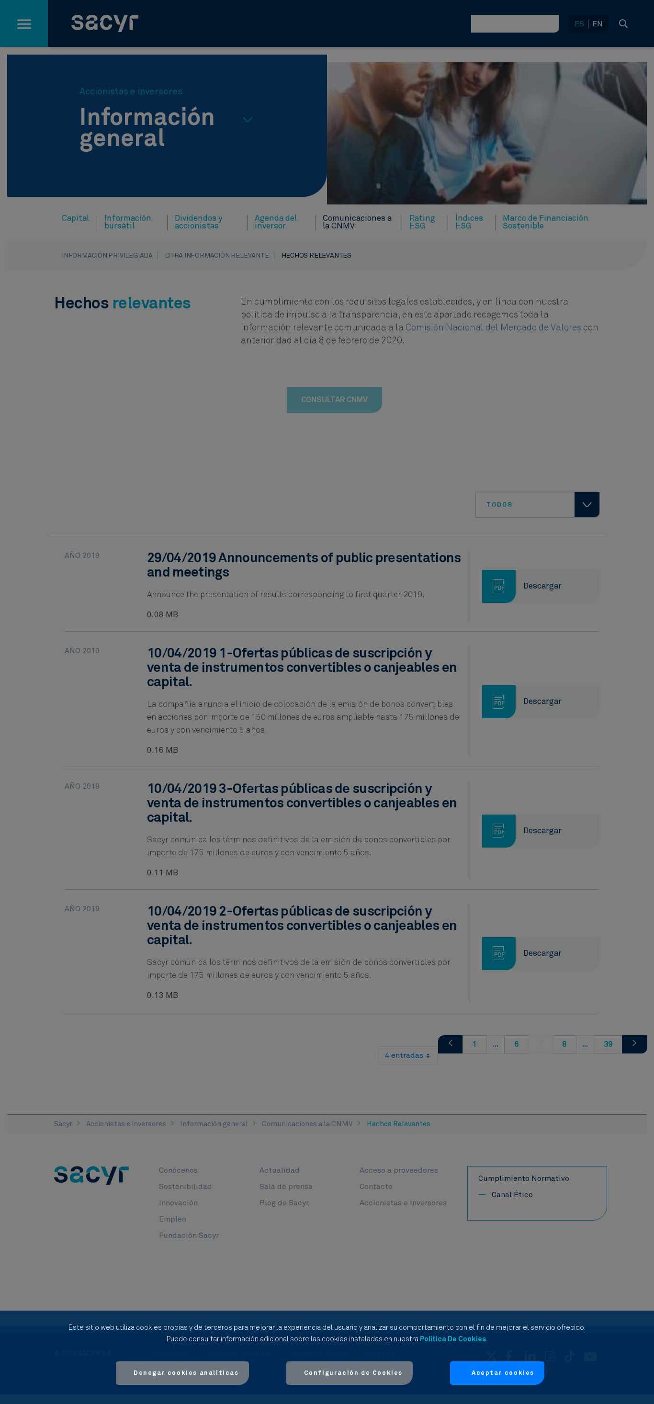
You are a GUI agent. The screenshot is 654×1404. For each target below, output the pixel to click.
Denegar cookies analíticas (186, 1373)
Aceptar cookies (503, 1373)
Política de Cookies (453, 1339)
